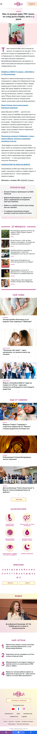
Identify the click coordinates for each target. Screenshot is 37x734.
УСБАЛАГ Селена (27, 180)
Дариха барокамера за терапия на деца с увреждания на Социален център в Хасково (17, 200)
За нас (5, 721)
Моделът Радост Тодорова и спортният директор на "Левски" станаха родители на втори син (17, 426)
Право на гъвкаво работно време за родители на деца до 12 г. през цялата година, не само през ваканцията (20, 673)
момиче (10, 583)
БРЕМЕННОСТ (9, 713)
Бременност (6, 381)
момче (27, 583)
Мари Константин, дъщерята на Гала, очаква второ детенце (20, 655)
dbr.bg (12, 236)
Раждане (5, 317)
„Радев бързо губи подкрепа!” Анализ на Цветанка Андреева (22, 280)
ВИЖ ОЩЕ (19, 499)
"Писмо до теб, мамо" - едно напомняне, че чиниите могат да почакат (16, 352)
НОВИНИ (24, 716)
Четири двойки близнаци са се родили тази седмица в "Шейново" (17, 320)
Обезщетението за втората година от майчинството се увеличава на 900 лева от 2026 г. (20, 664)
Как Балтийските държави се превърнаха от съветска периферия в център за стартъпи (23, 252)
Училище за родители (32, 4)
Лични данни (12, 724)
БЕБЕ (18, 713)
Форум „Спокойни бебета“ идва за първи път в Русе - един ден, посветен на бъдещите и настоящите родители (18, 386)
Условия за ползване (27, 721)
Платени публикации (23, 724)
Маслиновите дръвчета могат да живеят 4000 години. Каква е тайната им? (22, 232)
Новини (5, 422)
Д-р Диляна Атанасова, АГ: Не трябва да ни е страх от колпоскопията (18, 626)
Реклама (17, 721)
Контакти (11, 721)
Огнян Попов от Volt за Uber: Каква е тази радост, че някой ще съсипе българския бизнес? (23, 242)
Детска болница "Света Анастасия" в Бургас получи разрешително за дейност (18, 490)
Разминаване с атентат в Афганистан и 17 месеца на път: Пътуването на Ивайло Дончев (22, 271)
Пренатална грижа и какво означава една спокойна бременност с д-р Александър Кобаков (20, 646)
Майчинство (6, 348)
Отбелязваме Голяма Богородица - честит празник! (17, 458)
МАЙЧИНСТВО (28, 713)
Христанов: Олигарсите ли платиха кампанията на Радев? (22, 261)
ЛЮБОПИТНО (14, 716)
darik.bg (13, 264)
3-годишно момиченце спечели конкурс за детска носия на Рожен (18, 212)
